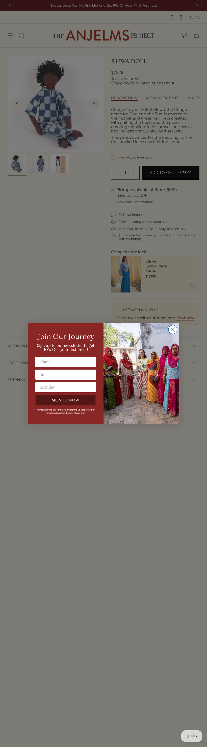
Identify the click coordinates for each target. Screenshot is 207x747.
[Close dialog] (172, 329)
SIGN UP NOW (65, 400)
